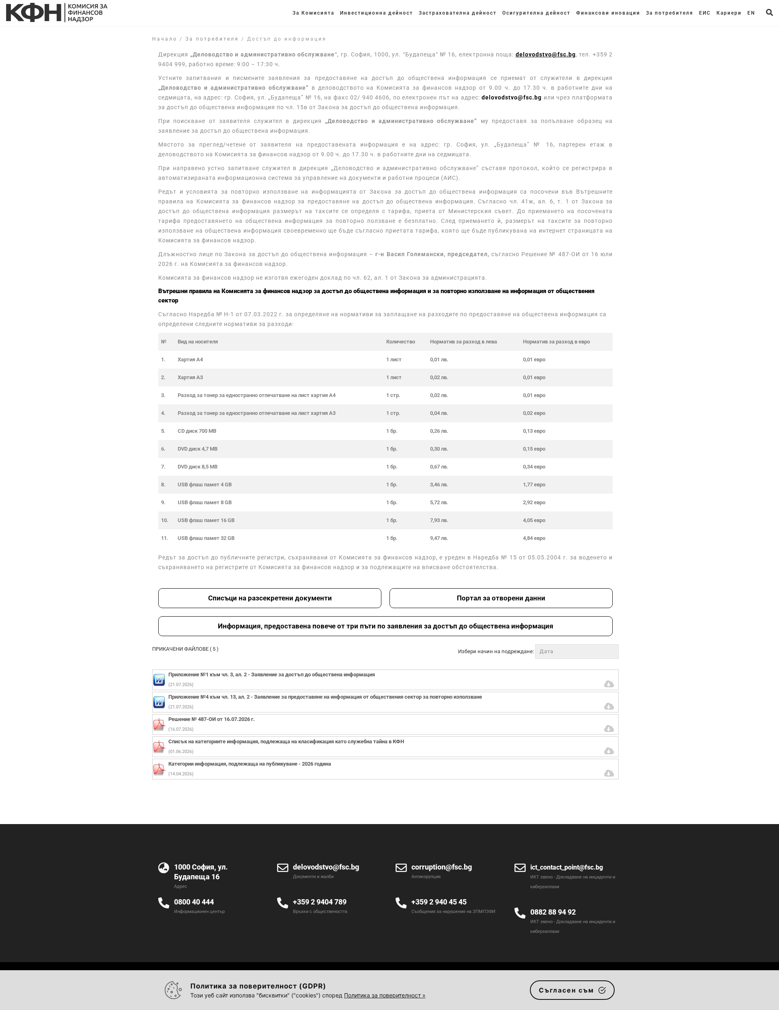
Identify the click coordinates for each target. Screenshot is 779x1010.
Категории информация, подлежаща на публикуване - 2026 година (249, 764)
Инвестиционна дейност (376, 13)
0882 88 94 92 (553, 912)
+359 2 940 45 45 (439, 902)
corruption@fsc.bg (441, 867)
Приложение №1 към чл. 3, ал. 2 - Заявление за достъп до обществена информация (271, 674)
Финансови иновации (608, 13)
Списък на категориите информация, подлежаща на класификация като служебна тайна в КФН (286, 741)
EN (751, 13)
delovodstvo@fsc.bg (512, 97)
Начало (164, 39)
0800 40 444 (194, 902)
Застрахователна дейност (458, 13)
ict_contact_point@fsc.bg (566, 867)
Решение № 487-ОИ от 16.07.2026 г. (211, 719)
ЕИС (705, 13)
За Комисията (313, 13)
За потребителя (669, 13)
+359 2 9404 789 (319, 902)
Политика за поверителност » (385, 995)
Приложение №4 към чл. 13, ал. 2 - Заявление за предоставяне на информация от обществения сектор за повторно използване (325, 697)
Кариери (729, 13)
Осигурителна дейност (536, 13)
